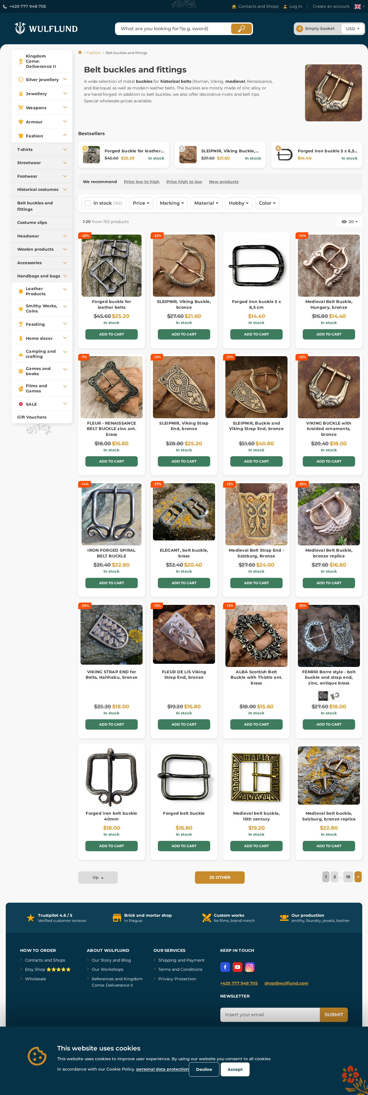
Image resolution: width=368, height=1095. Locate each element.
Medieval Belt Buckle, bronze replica (329, 553)
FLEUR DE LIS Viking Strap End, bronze (184, 674)
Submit (334, 1014)
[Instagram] (250, 967)
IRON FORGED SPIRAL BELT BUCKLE (111, 553)
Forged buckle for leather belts (111, 304)
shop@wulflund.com (286, 983)
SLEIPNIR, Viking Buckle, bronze (184, 304)
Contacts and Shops (258, 6)
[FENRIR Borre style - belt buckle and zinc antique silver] (334, 696)
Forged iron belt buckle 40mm (111, 816)
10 (348, 876)
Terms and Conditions (180, 969)
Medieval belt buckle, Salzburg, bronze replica (329, 816)
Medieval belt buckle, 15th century (256, 816)
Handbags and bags (38, 276)
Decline (204, 1069)
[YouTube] (237, 967)
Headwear (28, 236)
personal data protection (162, 1069)
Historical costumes (37, 189)
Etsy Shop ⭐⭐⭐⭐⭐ (48, 969)
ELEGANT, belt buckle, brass (184, 553)
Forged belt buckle (184, 813)
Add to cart (111, 334)
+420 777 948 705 (27, 6)
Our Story (102, 960)
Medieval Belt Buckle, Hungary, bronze (329, 304)
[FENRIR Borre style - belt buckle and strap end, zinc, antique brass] (323, 696)
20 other (219, 877)
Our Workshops (107, 969)
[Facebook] (225, 967)
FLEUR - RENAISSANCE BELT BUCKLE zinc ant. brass (111, 429)
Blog (126, 960)
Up (96, 877)
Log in (296, 6)
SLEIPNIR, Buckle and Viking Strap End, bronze (256, 426)
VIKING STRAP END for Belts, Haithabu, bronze (111, 674)
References (103, 978)
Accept (235, 1069)
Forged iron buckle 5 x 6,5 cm (256, 304)
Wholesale (35, 978)
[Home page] (80, 53)
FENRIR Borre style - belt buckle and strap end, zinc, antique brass (329, 677)
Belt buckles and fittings (35, 206)
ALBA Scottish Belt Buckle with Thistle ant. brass (257, 677)
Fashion (94, 53)
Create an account (331, 6)
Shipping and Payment (181, 960)
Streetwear (29, 162)
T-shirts (24, 149)
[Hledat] (241, 29)
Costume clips (32, 222)
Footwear (27, 176)
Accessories (29, 262)
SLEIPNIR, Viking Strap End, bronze (183, 426)
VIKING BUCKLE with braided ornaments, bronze (328, 429)
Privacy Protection (177, 978)
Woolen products (35, 249)
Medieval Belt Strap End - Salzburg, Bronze (256, 553)
